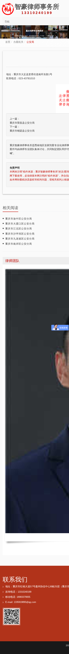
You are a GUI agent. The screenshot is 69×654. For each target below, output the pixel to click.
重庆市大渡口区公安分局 (19, 223)
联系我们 (15, 579)
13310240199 (24, 592)
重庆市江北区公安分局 (18, 228)
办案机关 (18, 42)
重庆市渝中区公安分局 (18, 218)
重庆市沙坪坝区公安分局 (19, 233)
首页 (7, 42)
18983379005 (23, 597)
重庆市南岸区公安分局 (18, 243)
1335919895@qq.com (25, 602)
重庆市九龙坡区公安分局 (19, 238)
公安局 (30, 42)
